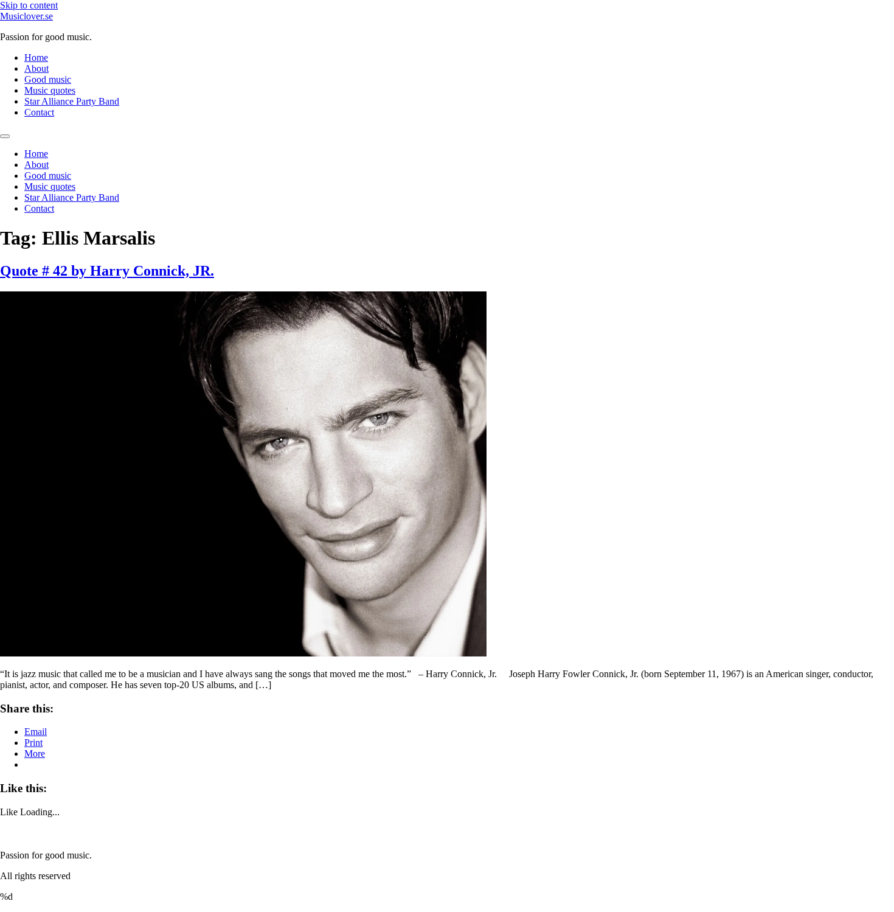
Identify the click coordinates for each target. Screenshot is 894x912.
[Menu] (5, 136)
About (36, 68)
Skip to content (29, 5)
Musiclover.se (26, 16)
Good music (47, 79)
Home (36, 57)
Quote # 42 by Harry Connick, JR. (107, 271)
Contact (39, 112)
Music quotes (49, 90)
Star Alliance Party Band (71, 101)
